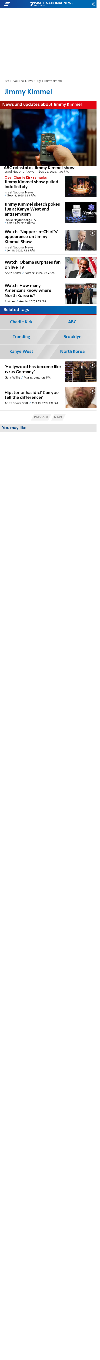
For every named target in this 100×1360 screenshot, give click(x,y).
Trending (21, 337)
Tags (38, 81)
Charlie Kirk (21, 322)
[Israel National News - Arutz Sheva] (51, 4)
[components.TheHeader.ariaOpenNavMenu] (16, 4)
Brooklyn (72, 337)
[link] (48, 141)
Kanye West (21, 352)
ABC (72, 322)
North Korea (72, 352)
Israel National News (19, 81)
